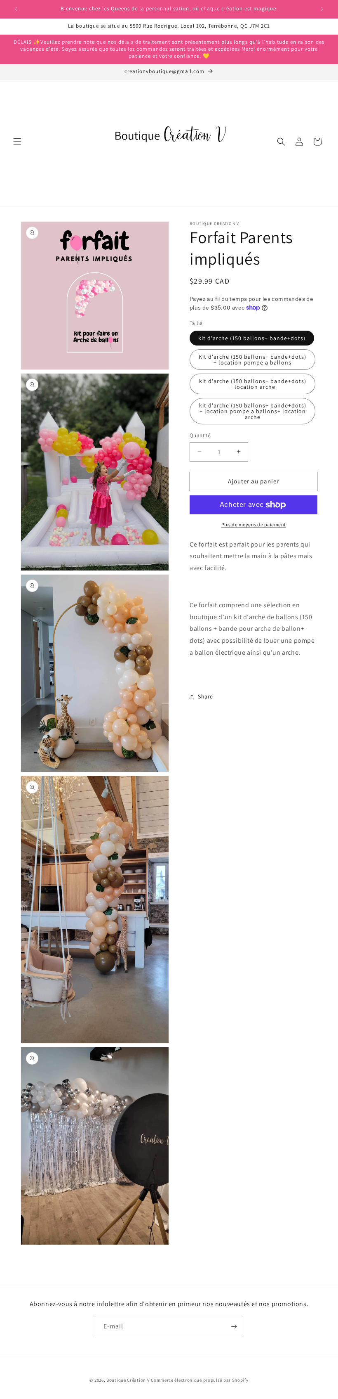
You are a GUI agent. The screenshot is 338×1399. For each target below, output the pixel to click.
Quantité (200, 435)
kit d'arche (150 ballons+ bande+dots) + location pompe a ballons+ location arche (252, 411)
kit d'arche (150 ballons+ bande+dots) (251, 338)
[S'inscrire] (234, 1326)
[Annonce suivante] (322, 9)
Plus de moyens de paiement (253, 524)
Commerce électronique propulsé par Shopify (199, 1380)
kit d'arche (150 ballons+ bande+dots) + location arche (252, 384)
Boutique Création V (128, 1380)
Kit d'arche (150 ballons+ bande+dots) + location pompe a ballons (252, 359)
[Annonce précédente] (16, 9)
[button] (17, 142)
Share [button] (205, 696)
